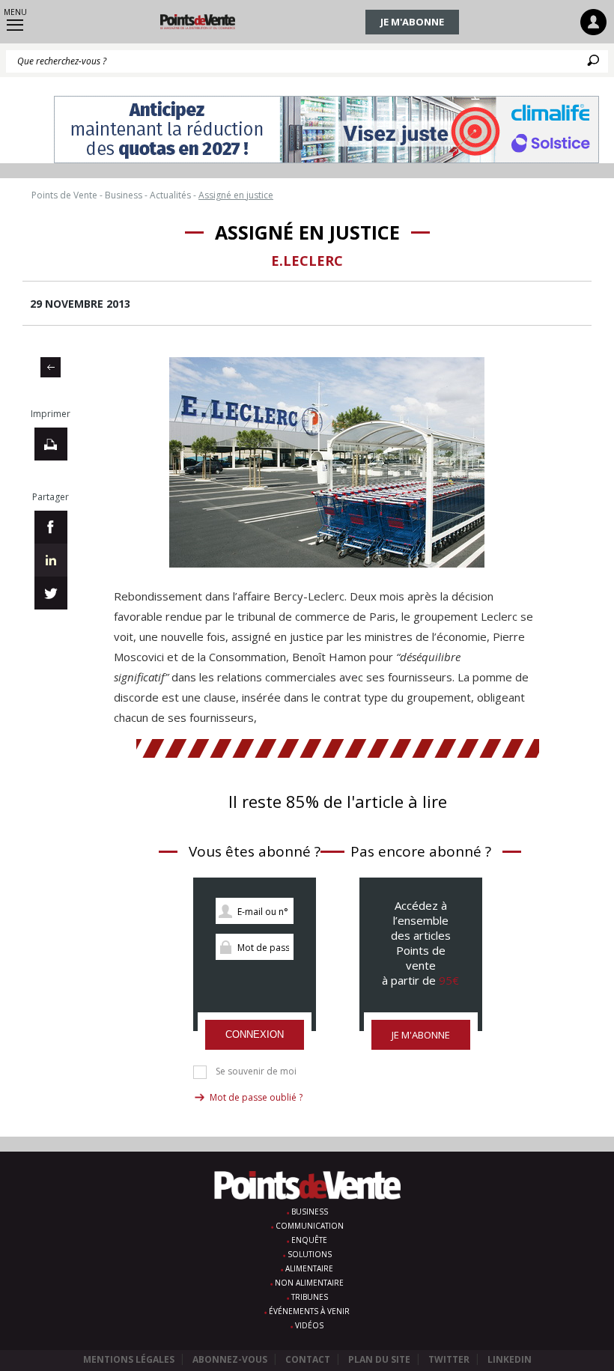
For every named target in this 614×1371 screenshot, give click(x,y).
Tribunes (309, 1297)
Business (309, 1211)
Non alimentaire (309, 1282)
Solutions (310, 1254)
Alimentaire (309, 1268)
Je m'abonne (412, 21)
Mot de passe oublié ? (256, 1097)
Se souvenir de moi (256, 1071)
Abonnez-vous (229, 1359)
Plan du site (379, 1359)
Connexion (254, 1034)
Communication (310, 1225)
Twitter (448, 1359)
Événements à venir (309, 1311)
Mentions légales (128, 1359)
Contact (307, 1359)
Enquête (309, 1240)
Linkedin (509, 1359)
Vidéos (309, 1325)
